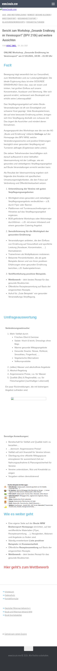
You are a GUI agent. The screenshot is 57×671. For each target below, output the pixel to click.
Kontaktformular (11, 598)
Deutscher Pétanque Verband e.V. (18, 608)
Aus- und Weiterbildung (14, 15)
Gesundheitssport (27, 18)
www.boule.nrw (10, 3)
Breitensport (9, 18)
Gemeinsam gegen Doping (16, 634)
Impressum (9, 592)
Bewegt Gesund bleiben (39, 15)
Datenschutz (10, 595)
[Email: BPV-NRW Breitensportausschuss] (28, 662)
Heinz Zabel (11, 46)
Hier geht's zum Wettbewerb (26, 567)
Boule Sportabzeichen (13, 615)
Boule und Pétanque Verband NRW (18, 612)
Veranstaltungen (35, 22)
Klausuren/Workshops (13, 22)
